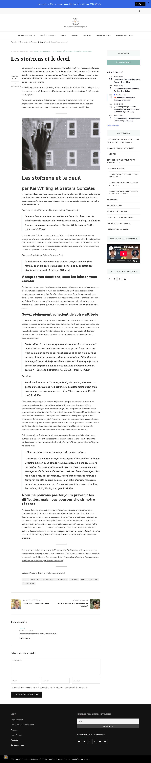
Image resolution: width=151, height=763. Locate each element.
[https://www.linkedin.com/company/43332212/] (94, 741)
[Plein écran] (137, 261)
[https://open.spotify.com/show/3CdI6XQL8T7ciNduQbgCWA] (105, 741)
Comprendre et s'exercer (50, 51)
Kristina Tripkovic (46, 573)
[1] (56, 249)
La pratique (87, 51)
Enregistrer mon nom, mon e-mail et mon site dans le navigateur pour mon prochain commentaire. (51, 687)
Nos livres (87, 35)
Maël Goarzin (82, 68)
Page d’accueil (17, 720)
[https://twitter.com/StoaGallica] (84, 741)
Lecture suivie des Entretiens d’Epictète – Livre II (123, 192)
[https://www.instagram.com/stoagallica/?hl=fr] (109, 279)
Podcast (74, 35)
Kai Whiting (62, 579)
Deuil (26, 579)
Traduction (29, 583)
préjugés (74, 579)
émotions (35, 579)
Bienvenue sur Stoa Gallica (120, 148)
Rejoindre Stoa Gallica (118, 223)
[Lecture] (110, 261)
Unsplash (61, 573)
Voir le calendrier (113, 125)
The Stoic (47, 75)
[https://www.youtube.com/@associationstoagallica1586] (125, 279)
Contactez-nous (17, 745)
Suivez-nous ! (124, 62)
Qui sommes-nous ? (25, 35)
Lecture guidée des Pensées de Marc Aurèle (124, 175)
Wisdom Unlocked (80, 100)
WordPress (85, 759)
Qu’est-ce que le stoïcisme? (120, 217)
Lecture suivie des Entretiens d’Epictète (123, 184)
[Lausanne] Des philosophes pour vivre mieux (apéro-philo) (127, 119)
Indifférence (48, 579)
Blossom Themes (63, 759)
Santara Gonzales (89, 579)
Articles (14, 730)
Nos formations (103, 35)
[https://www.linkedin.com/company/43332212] (119, 279)
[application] (123, 253)
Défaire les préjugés (71, 51)
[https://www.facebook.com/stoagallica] (114, 279)
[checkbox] (6, 757)
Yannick (22, 628)
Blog (62, 35)
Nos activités (16, 735)
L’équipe (112, 154)
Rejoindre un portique (124, 35)
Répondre (25, 638)
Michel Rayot (15, 77)
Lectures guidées (115, 168)
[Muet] (134, 261)
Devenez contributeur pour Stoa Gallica (121, 161)
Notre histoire (114, 205)
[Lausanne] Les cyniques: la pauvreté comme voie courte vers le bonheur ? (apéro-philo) (126, 109)
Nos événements (47, 35)
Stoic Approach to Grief (66, 71)
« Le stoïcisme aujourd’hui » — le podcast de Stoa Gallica (123, 141)
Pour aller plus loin (117, 211)
